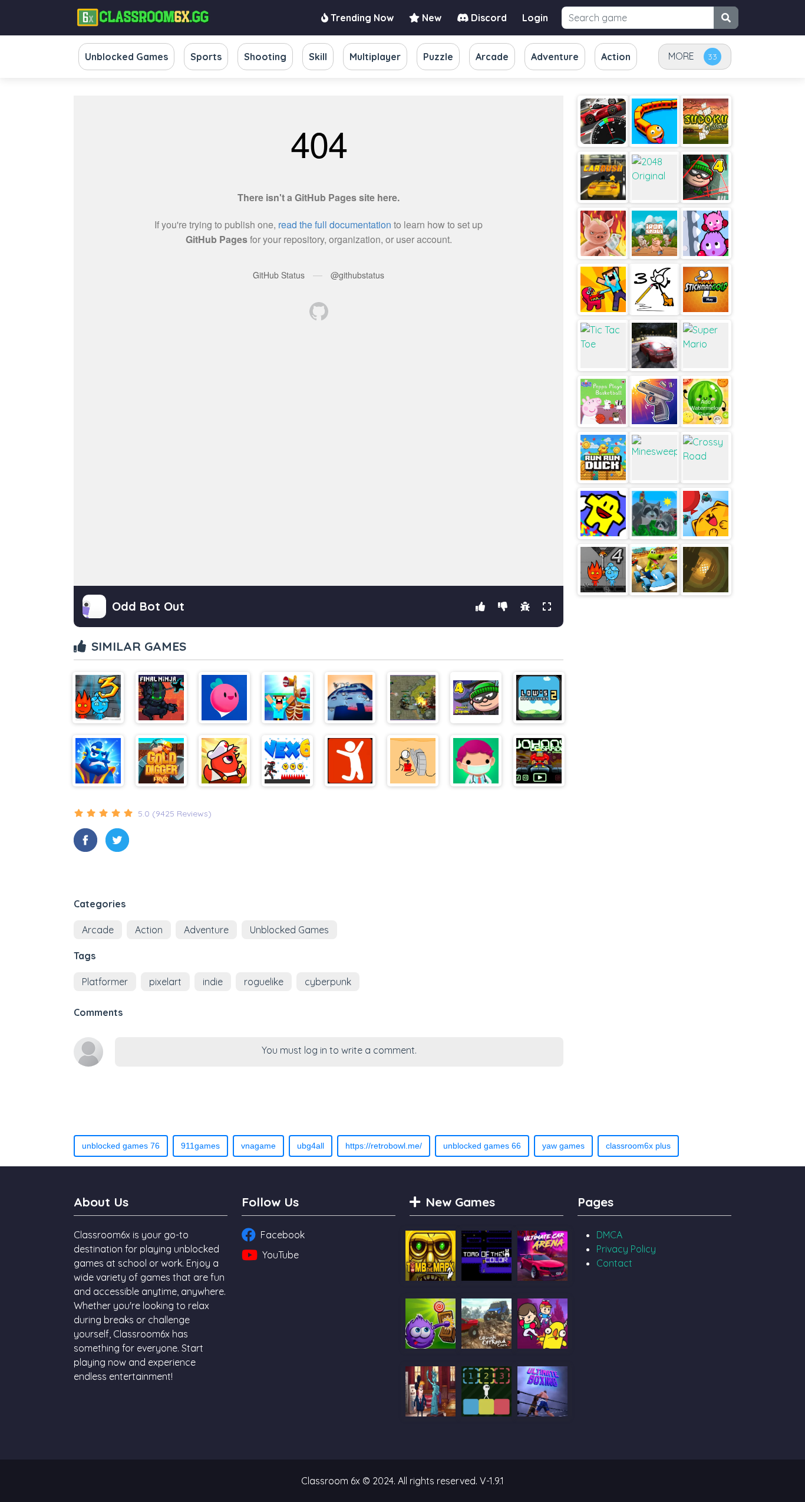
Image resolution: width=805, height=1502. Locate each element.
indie (213, 982)
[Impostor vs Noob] (603, 289)
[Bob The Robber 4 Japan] (476, 697)
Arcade (98, 930)
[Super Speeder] (705, 569)
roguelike (263, 982)
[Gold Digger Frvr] (161, 760)
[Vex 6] (287, 760)
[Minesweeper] (654, 457)
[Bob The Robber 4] (705, 177)
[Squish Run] (705, 233)
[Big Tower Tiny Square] (350, 697)
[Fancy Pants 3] (654, 289)
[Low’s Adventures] (539, 697)
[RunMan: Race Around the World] (603, 513)
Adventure (206, 930)
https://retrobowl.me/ (383, 1145)
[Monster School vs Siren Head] (287, 697)
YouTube (280, 1255)
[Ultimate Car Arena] (542, 1256)
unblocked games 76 (121, 1145)
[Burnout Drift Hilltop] (654, 345)
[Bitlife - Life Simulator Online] (350, 760)
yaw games (563, 1145)
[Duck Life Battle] (224, 760)
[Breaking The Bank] (412, 760)
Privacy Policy (626, 1249)
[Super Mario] (705, 345)
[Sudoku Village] (705, 121)
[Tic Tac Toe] (603, 345)
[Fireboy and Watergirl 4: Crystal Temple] (603, 569)
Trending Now (361, 18)
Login (535, 18)
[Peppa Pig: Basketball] (603, 401)
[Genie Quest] (98, 760)
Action (149, 930)
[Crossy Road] (705, 457)
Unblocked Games (289, 930)
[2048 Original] (654, 177)
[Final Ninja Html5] (161, 697)
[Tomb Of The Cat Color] (486, 1256)
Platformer (105, 982)
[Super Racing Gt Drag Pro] (603, 121)
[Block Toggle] (486, 1391)
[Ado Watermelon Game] (705, 401)
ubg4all (310, 1145)
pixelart (165, 982)
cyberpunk (328, 982)
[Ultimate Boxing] (542, 1391)
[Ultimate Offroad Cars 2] (486, 1324)
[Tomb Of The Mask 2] (430, 1256)
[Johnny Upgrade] (539, 760)
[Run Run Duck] (603, 457)
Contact (614, 1263)
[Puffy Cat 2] (705, 513)
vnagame (258, 1145)
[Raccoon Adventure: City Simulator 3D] (654, 513)
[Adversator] (412, 697)
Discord (488, 18)
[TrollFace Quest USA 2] (430, 1391)
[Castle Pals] (542, 1324)
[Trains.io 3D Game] (654, 121)
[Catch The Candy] (430, 1324)
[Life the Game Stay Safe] (476, 760)
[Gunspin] (654, 401)
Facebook (282, 1235)
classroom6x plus (638, 1145)
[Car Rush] (603, 177)
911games (200, 1145)
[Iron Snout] (603, 233)
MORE (681, 56)
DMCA (609, 1235)
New (430, 18)
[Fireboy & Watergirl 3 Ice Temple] (98, 697)
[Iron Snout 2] (654, 233)
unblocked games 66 (482, 1145)
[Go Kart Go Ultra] (654, 569)
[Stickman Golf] (705, 289)
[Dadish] (224, 697)
